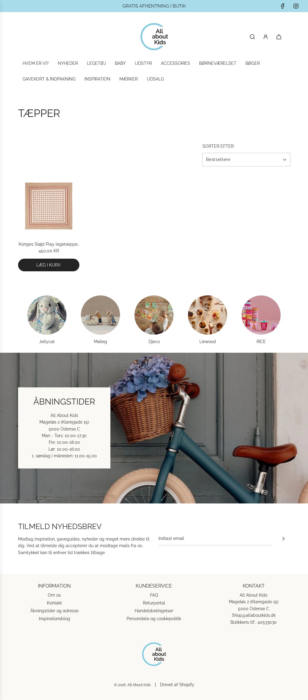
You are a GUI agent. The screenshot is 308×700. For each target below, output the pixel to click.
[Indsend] (283, 538)
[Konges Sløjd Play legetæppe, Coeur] (48, 206)
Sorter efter (218, 146)
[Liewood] (207, 315)
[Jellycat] (46, 315)
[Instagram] (296, 6)
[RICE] (261, 315)
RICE (261, 341)
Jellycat (47, 341)
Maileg (100, 341)
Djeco (154, 341)
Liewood (207, 341)
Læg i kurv (48, 265)
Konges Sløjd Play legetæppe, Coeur (49, 245)
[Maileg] (100, 315)
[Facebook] (282, 6)
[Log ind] (265, 36)
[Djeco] (154, 315)
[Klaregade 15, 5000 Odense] (154, 428)
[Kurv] (278, 36)
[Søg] (252, 36)
